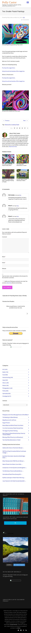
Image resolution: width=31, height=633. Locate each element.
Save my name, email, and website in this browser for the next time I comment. (15, 276)
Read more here (13, 146)
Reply (20, 195)
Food (5, 375)
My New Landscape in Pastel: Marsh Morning (14, 477)
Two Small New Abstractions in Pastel (11, 440)
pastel (17, 124)
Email (3, 262)
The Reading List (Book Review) (10, 417)
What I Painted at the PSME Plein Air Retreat (14, 461)
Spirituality (7, 393)
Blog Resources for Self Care (9, 420)
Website (4, 268)
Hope (5, 380)
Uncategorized (7, 396)
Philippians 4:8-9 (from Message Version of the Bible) (15, 414)
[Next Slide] (27, 313)
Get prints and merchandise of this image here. (13, 71)
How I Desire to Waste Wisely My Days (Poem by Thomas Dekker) (14, 434)
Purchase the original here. (8, 68)
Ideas (6, 383)
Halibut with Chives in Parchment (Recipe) (13, 448)
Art (24, 17)
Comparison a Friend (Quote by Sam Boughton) (15, 467)
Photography (7, 388)
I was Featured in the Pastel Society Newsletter (14, 481)
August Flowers (6, 422)
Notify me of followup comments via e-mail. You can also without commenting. (14, 282)
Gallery (18, 628)
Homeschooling (8, 377)
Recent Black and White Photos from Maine (13, 425)
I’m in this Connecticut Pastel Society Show (13, 428)
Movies (6, 385)
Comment (4, 237)
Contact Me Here (13, 624)
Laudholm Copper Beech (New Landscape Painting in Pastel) (8, 180)
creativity (13, 124)
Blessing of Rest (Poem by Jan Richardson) (13, 437)
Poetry (5, 391)
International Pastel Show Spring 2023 (12, 474)
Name (3, 256)
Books (5, 372)
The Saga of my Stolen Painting (10, 431)
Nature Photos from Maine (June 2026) (13, 464)
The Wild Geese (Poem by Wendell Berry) (13, 471)
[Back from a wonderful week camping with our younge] (15, 549)
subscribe (8, 283)
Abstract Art (8, 124)
